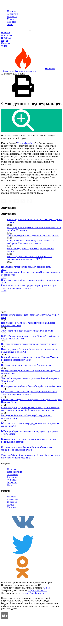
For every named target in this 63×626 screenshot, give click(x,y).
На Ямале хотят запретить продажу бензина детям (26, 365)
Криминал (12, 477)
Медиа (10, 19)
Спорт (10, 485)
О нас (10, 24)
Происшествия (14, 472)
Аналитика (12, 14)
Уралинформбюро (26, 143)
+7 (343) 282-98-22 (37, 590)
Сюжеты (11, 22)
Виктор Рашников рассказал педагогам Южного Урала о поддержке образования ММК (29, 358)
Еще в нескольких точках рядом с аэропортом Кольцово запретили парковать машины (29, 392)
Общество (12, 482)
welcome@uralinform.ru (33, 593)
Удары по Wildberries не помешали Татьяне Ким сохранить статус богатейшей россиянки (30, 456)
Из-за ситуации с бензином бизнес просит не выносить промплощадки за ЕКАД (29, 257)
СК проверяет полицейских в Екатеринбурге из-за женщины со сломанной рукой (26, 448)
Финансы (12, 479)
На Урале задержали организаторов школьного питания (29, 344)
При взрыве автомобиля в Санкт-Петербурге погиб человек (31, 386)
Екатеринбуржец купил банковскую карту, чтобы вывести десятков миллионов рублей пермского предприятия (30, 408)
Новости (11, 11)
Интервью (12, 16)
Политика (12, 469)
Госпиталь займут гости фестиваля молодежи (28, 69)
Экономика (12, 474)
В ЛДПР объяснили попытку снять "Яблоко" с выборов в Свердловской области (30, 242)
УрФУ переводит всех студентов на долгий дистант (33, 235)
